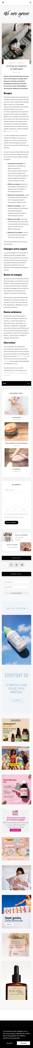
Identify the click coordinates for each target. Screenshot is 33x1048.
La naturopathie (16, 417)
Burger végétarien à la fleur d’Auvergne (16, 443)
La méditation (16, 469)
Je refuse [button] (9, 1043)
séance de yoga (21, 356)
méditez (6, 361)
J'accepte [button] (23, 1043)
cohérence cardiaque (11, 131)
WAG (4, 383)
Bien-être (12, 62)
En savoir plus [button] (15, 1038)
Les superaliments (13, 547)
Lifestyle (20, 62)
